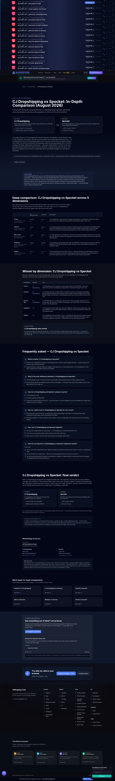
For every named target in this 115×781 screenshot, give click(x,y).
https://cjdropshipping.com (29, 553)
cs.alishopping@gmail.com (19, 699)
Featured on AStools (32, 648)
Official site (25, 551)
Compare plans (83, 673)
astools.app (72, 524)
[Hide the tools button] (6, 771)
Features (40, 72)
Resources (47, 72)
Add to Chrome (88, 779)
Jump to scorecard (19, 162)
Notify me (102, 776)
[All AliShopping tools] (4, 773)
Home (24, 86)
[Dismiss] (111, 767)
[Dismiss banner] (113, 3)
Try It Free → (92, 78)
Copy (88, 652)
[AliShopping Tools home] (20, 72)
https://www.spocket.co (65, 553)
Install (73, 72)
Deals (66, 72)
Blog (55, 72)
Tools (59, 72)
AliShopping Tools (19, 690)
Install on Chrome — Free (66, 673)
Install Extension (96, 72)
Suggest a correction (34, 631)
